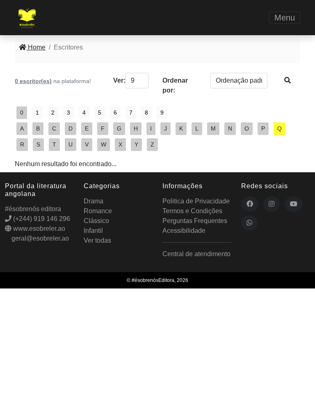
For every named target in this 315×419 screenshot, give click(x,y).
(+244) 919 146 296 (40, 218)
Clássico (96, 220)
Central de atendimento (196, 253)
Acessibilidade (183, 230)
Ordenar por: (175, 85)
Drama (93, 201)
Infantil (93, 230)
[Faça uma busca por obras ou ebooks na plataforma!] (287, 80)
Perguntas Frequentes (194, 220)
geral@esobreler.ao (39, 238)
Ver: (117, 80)
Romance (98, 210)
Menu (284, 17)
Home (36, 47)
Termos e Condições (192, 210)
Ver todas (97, 240)
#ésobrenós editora (33, 208)
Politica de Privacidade (196, 201)
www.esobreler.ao (38, 228)
